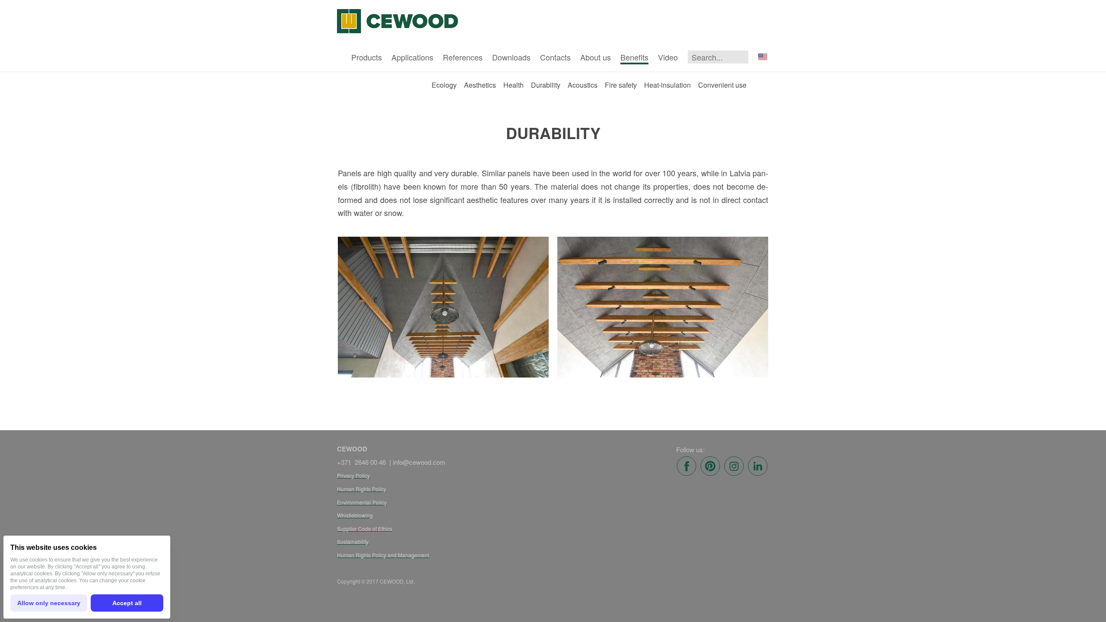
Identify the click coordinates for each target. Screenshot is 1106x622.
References (463, 57)
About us (595, 57)
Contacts (555, 57)
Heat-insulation (667, 85)
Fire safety (621, 85)
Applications (412, 57)
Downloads (511, 57)
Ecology (444, 85)
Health (513, 85)
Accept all (127, 603)
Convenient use (722, 85)
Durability (545, 85)
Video (668, 57)
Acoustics (582, 85)
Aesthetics (480, 85)
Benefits (634, 57)
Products (366, 57)
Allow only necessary (48, 603)
